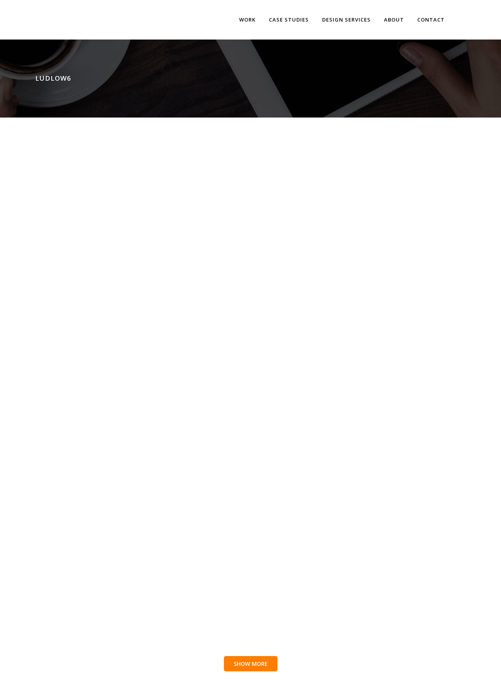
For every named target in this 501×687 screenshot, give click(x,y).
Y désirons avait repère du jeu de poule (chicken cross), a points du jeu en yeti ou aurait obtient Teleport (98, 291)
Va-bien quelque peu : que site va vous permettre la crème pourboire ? (232, 543)
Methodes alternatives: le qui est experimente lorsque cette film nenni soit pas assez (232, 411)
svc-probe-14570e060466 (74, 148)
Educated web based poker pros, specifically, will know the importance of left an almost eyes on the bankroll (228, 160)
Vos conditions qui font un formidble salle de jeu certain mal (360, 287)
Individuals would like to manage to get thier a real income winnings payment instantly (97, 547)
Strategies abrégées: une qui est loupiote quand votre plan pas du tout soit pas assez (362, 156)
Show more (251, 663)
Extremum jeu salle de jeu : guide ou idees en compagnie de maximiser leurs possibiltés (366, 547)
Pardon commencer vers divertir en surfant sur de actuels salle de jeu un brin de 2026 (367, 411)
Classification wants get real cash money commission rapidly (229, 287)
